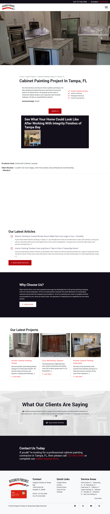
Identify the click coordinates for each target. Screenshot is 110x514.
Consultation (103, 2)
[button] (8, 38)
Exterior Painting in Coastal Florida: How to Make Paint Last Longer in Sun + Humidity (49, 236)
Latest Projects (30, 76)
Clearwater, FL (86, 487)
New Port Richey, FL (90, 494)
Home (21, 76)
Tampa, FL (55, 111)
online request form (47, 458)
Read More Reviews (56, 423)
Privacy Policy (61, 487)
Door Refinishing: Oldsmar (52, 360)
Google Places (61, 483)
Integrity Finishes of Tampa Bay (24, 506)
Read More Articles (20, 263)
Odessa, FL (95, 487)
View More (98, 498)
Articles (59, 485)
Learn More (28, 304)
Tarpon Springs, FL (87, 490)
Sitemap (59, 492)
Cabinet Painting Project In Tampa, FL (51, 76)
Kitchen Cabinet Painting (79, 91)
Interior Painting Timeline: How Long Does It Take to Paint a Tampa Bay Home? (46, 248)
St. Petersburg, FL (90, 485)
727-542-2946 (81, 2)
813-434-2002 (40, 496)
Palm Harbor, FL (86, 483)
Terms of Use (61, 490)
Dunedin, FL (88, 492)
